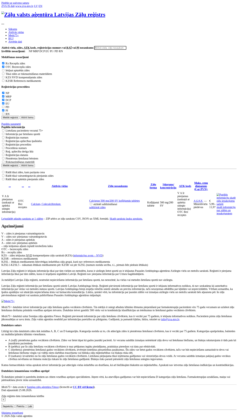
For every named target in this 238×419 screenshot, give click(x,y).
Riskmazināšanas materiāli (20, 161)
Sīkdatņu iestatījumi (12, 412)
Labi (30, 406)
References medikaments (23, 80)
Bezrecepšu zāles (18, 66)
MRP (8, 96)
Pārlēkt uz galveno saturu (15, 2)
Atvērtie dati (15, 41)
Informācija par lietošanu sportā (23, 134)
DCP (8, 100)
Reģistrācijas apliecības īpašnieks (24, 141)
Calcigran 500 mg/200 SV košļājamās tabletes (114, 200)
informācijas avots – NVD (88, 255)
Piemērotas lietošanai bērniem (22, 158)
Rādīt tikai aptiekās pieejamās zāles (25, 179)
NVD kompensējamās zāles (24, 77)
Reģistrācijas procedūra (18, 144)
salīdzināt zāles (97, 207)
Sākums (12, 29)
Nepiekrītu (8, 406)
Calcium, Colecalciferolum (46, 204)
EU (7, 103)
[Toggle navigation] (2, 24)
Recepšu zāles (15, 63)
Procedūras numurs (16, 148)
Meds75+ (13, 35)
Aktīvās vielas (16, 32)
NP (7, 93)
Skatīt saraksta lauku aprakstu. (126, 218)
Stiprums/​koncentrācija (168, 186)
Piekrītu (20, 406)
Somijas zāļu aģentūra (43, 387)
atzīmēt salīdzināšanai (105, 204)
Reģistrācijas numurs (17, 137)
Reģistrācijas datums (17, 155)
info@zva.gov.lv (170, 319)
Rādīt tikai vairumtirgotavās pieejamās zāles (29, 175)
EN (40, 6)
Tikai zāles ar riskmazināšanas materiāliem (29, 73)
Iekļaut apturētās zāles (18, 70)
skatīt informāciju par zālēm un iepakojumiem (226, 210)
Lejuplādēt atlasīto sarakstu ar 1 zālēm (22, 218)
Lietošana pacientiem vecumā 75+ (24, 130)
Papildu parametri (11, 123)
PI (7, 110)
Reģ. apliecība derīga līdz (19, 151)
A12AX (198, 200)
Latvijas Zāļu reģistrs (79, 14)
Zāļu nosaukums (118, 186)
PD (7, 107)
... (10, 186)
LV (36, 6)
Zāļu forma (153, 186)
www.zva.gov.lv (24, 6)
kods (185, 186)
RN (8, 114)
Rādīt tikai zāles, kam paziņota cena (25, 172)
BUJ (10, 38)
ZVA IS (8, 6)
